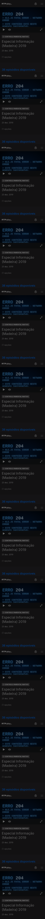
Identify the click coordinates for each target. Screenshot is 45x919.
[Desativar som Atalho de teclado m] (9, 916)
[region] (22, 459)
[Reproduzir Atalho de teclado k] (4, 916)
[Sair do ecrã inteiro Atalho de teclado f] (41, 916)
